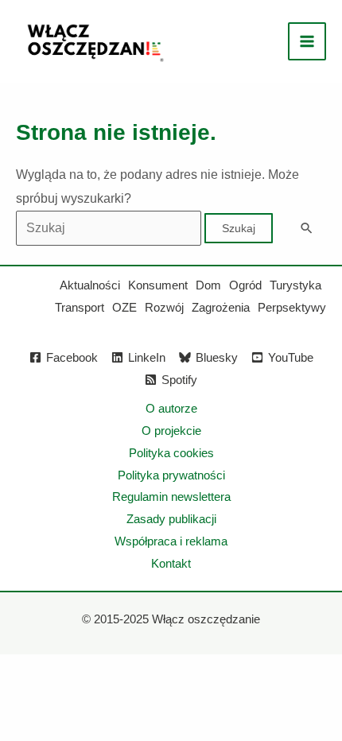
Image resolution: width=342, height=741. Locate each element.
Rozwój (164, 307)
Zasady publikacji (171, 519)
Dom (208, 285)
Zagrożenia (221, 307)
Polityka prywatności (171, 475)
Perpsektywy (292, 307)
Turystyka (295, 285)
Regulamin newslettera (171, 496)
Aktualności (90, 285)
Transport (79, 307)
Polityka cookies (171, 453)
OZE (124, 307)
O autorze (171, 408)
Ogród (245, 285)
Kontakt (171, 563)
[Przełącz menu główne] (307, 41)
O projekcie (171, 430)
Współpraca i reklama (171, 541)
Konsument (158, 285)
